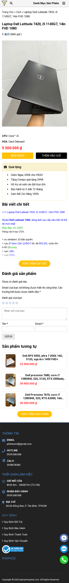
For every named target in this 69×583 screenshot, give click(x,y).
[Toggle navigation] (64, 3)
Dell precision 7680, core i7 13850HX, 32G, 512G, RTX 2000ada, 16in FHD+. (42, 379)
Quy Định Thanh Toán (15, 534)
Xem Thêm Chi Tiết (34, 263)
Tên (5, 323)
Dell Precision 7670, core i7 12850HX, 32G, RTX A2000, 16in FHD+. (42, 398)
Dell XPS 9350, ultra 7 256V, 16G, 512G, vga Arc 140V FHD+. (42, 357)
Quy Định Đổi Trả (13, 521)
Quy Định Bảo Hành (14, 528)
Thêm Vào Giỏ (51, 155)
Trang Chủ (8, 12)
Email (39, 323)
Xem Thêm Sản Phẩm (34, 414)
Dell (18, 12)
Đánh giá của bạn (12, 297)
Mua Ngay (18, 155)
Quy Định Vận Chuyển (16, 540)
